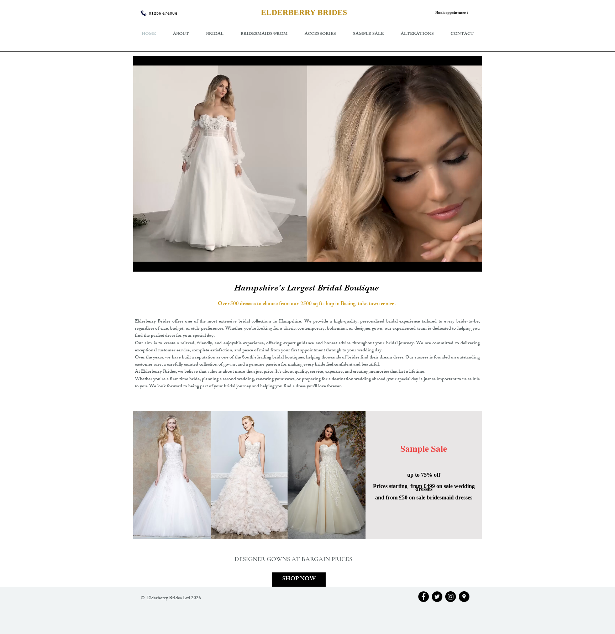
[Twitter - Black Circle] (437, 596)
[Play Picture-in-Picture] (460, 262)
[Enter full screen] (472, 262)
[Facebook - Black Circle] (423, 596)
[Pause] (142, 262)
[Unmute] (154, 262)
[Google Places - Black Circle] (464, 596)
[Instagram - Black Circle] (450, 596)
